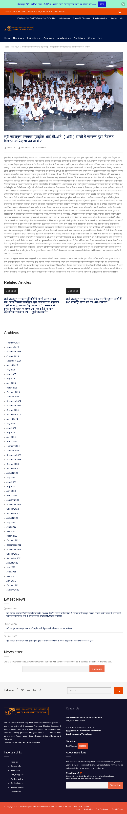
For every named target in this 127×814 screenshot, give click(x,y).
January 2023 (12, 500)
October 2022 (12, 509)
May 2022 (10, 531)
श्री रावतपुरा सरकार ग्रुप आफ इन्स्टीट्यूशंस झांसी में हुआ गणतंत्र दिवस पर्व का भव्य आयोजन (39, 628)
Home (7, 38)
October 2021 (12, 554)
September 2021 (13, 558)
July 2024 (10, 424)
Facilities (78, 38)
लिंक (102, 4)
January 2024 (12, 451)
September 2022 (13, 513)
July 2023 (10, 477)
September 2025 (13, 361)
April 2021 (11, 581)
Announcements (17, 787)
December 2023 (13, 455)
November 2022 (13, 504)
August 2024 (12, 419)
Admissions (15, 770)
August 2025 (12, 365)
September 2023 (13, 468)
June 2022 (11, 527)
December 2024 (13, 401)
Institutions (32, 38)
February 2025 (13, 392)
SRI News (15, 47)
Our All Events (117, 809)
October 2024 (12, 410)
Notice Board (16, 792)
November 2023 (13, 459)
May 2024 (10, 432)
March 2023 (11, 495)
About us (17, 38)
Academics (63, 38)
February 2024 (13, 446)
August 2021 (12, 563)
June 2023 (11, 482)
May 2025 (10, 379)
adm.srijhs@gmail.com (82, 734)
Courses (47, 38)
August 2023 (12, 473)
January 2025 (12, 397)
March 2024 (11, 441)
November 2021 (13, 549)
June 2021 (11, 572)
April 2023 (11, 491)
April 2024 (11, 437)
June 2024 (11, 428)
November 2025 (13, 352)
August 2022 (12, 518)
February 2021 (13, 585)
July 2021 (10, 567)
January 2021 (12, 590)
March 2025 (11, 388)
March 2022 (11, 536)
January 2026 (12, 347)
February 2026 (13, 343)
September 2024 (13, 414)
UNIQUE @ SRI (17, 775)
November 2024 (13, 406)
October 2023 (12, 464)
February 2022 (13, 540)
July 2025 (10, 370)
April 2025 (11, 383)
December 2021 (13, 545)
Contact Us (94, 38)
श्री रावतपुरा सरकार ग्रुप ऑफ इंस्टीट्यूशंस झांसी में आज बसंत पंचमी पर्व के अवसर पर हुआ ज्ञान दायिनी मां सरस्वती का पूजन (49, 641)
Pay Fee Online (17, 779)
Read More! (72, 773)
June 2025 (11, 374)
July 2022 (10, 522)
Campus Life (16, 766)
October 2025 (12, 356)
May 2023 (10, 486)
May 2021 (10, 576)
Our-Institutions (17, 783)
